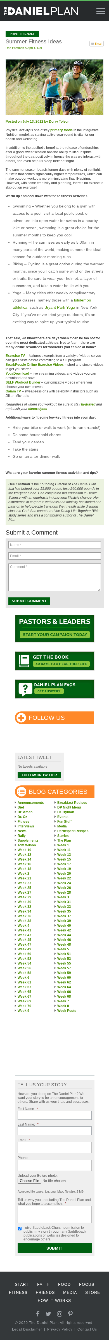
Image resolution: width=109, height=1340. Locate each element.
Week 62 (64, 982)
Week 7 (63, 1001)
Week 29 (24, 897)
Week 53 (64, 959)
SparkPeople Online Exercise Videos (35, 365)
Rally (22, 836)
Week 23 (24, 883)
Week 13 (64, 855)
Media (62, 826)
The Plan (64, 840)
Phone (23, 1158)
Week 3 (63, 897)
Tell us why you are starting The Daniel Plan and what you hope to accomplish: (54, 1202)
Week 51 (64, 954)
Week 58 (24, 973)
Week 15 (64, 859)
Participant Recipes (73, 831)
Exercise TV (15, 356)
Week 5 (63, 949)
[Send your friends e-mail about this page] (96, 43)
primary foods (61, 130)
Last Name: (28, 1124)
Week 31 (64, 902)
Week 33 (64, 907)
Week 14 (24, 859)
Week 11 (64, 850)
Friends (45, 1292)
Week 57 (64, 968)
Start (22, 1284)
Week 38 (24, 921)
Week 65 (24, 992)
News (22, 831)
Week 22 (64, 878)
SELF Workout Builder (23, 382)
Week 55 (64, 963)
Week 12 (24, 855)
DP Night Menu (69, 807)
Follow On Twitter (39, 775)
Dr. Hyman (65, 812)
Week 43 (24, 935)
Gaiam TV (13, 391)
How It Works (54, 1300)
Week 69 (24, 1001)
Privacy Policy (59, 1329)
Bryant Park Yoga (59, 307)
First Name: (28, 1109)
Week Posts (66, 1011)
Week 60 (64, 978)
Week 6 (23, 978)
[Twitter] (48, 1314)
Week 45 (24, 940)
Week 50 (24, 954)
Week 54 (24, 963)
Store (92, 1292)
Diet (21, 807)
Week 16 (24, 864)
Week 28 (64, 892)
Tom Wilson (27, 845)
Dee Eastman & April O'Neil (24, 48)
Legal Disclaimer (27, 1329)
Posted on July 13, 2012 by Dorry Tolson (37, 121)
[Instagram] (60, 1314)
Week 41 (24, 930)
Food (64, 1284)
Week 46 (64, 940)
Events (62, 817)
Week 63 (24, 987)
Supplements (28, 840)
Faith (43, 1284)
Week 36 (24, 916)
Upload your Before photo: (38, 1176)
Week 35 (64, 911)
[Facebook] (38, 1314)
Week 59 (64, 973)
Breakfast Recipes (72, 803)
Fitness (23, 822)
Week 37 (64, 916)
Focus (86, 1284)
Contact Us (87, 1329)
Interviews (26, 826)
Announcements (31, 803)
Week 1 (63, 845)
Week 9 (23, 1011)
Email (24, 1140)
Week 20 (64, 874)
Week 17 (64, 864)
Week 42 (64, 930)
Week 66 (64, 992)
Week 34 (24, 911)
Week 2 (23, 874)
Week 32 (24, 907)
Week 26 (64, 888)
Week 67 (24, 996)
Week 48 (64, 944)
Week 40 (64, 926)
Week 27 (24, 892)
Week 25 (24, 888)
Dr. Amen (25, 812)
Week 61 (24, 982)
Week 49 (24, 949)
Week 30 (24, 902)
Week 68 (64, 996)
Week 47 (24, 944)
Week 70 (24, 1006)
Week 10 (24, 850)
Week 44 (64, 935)
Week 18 (24, 869)
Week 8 (63, 1006)
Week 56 (24, 968)
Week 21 (24, 878)
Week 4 (23, 926)
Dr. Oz (22, 817)
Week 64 (64, 987)
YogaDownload (17, 373)
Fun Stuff (64, 822)
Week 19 (64, 869)
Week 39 (64, 921)
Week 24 (64, 883)
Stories (63, 836)
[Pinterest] (70, 1314)
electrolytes (37, 409)
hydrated (88, 404)
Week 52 (24, 959)
